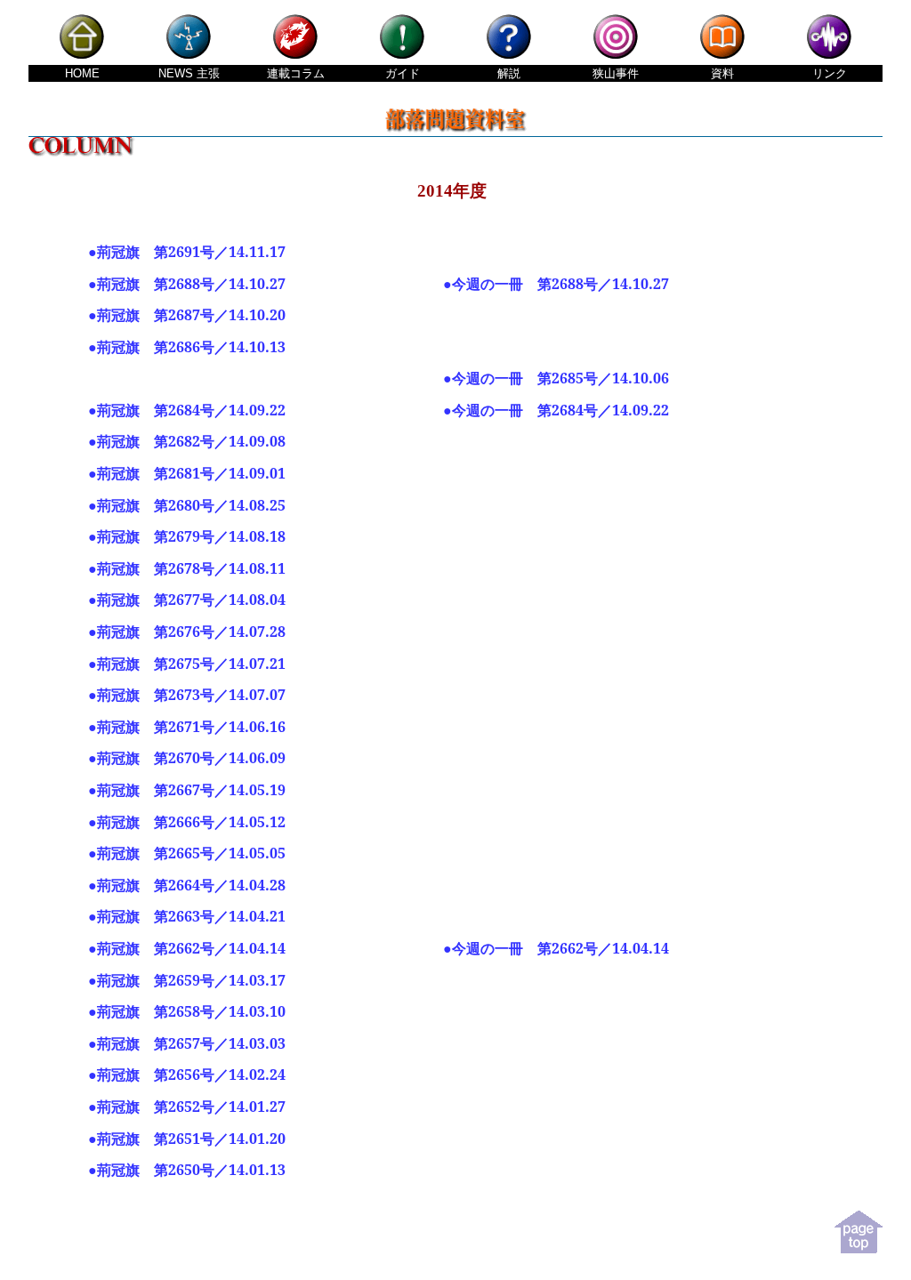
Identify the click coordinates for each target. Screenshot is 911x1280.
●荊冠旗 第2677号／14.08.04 (187, 599)
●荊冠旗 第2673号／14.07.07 (187, 694)
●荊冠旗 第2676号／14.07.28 (187, 631)
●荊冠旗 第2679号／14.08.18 (187, 536)
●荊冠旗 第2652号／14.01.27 (187, 1106)
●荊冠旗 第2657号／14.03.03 (187, 1043)
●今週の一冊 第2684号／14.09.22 (556, 410)
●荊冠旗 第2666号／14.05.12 (187, 822)
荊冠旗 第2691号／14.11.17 (191, 252)
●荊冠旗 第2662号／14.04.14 (187, 948)
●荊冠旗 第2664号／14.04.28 (187, 885)
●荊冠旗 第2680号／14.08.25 (187, 505)
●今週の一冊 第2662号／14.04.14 (556, 948)
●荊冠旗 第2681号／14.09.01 (187, 473)
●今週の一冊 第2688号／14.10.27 (556, 284)
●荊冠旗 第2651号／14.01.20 (187, 1138)
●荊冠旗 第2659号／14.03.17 (187, 980)
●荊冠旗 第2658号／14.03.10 (187, 1011)
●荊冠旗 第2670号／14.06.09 (187, 758)
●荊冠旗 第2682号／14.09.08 (187, 441)
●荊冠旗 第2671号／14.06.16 (187, 727)
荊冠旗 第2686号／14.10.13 (191, 347)
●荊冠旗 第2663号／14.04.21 (187, 916)
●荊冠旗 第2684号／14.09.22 (187, 410)
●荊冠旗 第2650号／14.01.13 (187, 1169)
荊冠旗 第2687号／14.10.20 (191, 315)
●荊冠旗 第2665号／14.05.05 (187, 853)
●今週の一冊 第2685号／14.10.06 (556, 378)
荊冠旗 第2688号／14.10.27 (191, 284)
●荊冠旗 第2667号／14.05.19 (187, 790)
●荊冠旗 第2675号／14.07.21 (187, 663)
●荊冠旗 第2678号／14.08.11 (187, 568)
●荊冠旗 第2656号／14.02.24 (187, 1074)
